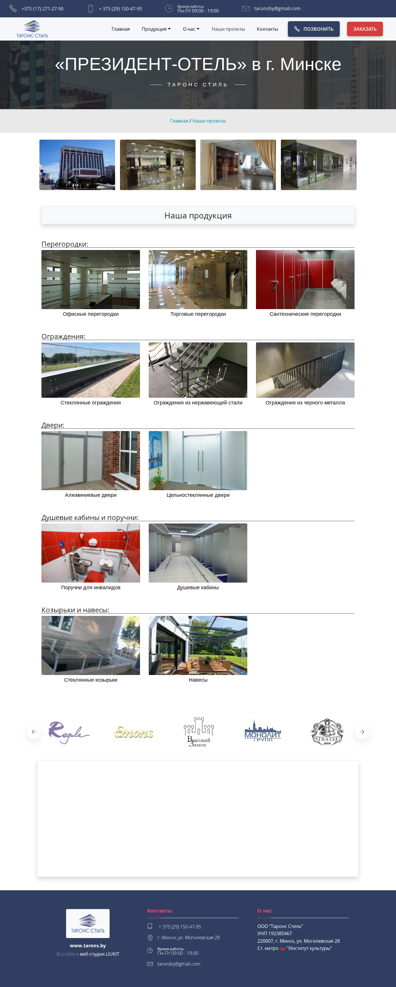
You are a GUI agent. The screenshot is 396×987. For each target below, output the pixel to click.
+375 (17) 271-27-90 (42, 9)
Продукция (154, 29)
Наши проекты (228, 29)
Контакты (267, 29)
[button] (34, 731)
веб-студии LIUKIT (99, 954)
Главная (121, 29)
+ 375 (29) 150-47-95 (120, 9)
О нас (189, 29)
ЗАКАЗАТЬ (365, 29)
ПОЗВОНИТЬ (318, 29)
